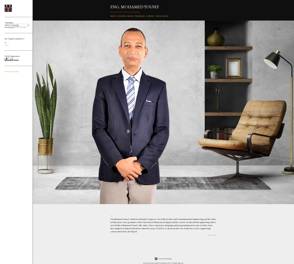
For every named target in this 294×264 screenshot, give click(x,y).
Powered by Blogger (165, 259)
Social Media (162, 16)
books (130, 16)
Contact (150, 16)
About (113, 16)
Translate (23, 27)
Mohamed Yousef (12, 72)
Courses (122, 16)
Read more (211, 235)
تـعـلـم (7, 45)
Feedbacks (140, 16)
